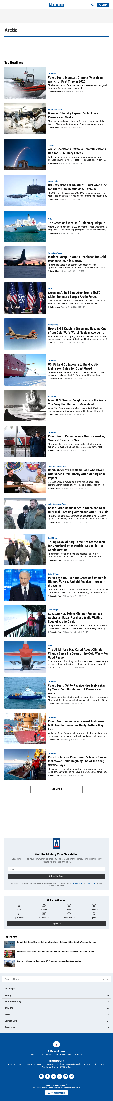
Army (41, 1054)
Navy (70, 1054)
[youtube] (41, 1076)
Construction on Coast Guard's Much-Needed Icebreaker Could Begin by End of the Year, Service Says (77, 761)
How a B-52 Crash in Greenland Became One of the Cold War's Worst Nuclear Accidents (77, 331)
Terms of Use (77, 883)
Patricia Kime (54, 450)
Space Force (77, 1054)
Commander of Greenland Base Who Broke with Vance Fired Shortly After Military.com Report (76, 474)
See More (56, 789)
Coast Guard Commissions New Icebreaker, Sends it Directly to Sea (76, 438)
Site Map (67, 1067)
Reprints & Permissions (70, 1064)
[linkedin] (65, 1076)
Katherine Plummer (56, 92)
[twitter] (59, 1076)
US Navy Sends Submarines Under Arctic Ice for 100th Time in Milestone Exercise (77, 187)
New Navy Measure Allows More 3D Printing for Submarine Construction (49, 961)
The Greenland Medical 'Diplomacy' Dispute (76, 223)
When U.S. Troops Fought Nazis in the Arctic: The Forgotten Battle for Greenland (78, 402)
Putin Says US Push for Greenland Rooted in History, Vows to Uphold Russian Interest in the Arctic (77, 582)
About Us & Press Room (16, 1064)
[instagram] (53, 1076)
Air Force (34, 1054)
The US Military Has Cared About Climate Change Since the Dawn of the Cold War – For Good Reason (78, 654)
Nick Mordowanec (56, 379)
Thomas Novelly (55, 488)
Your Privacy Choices (50, 1067)
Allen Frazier (54, 199)
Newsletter (31, 1064)
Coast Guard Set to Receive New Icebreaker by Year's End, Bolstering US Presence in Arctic (76, 689)
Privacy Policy (91, 883)
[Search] (93, 5)
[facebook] (47, 1076)
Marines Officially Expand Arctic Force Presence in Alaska (73, 115)
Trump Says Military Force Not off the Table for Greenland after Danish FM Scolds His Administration (77, 546)
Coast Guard (49, 1054)
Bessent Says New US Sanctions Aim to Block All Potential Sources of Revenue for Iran (55, 951)
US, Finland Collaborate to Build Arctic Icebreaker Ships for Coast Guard (73, 366)
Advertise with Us (53, 1064)
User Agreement (86, 1064)
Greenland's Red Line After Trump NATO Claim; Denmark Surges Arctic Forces (74, 295)
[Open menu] (5, 5)
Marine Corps (61, 1054)
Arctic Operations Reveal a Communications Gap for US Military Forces (77, 151)
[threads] (71, 1076)
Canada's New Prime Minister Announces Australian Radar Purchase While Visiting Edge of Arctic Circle (75, 618)
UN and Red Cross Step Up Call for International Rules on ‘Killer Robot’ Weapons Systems (56, 942)
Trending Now (10, 937)
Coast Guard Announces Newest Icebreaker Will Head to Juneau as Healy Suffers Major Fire (77, 725)
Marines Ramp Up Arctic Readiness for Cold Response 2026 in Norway (77, 259)
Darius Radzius (55, 307)
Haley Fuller (54, 163)
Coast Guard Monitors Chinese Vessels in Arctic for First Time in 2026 (75, 79)
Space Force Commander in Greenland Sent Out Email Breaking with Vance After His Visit (78, 510)
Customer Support (58, 1093)
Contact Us (41, 1064)
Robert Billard (54, 127)
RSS (61, 1067)
